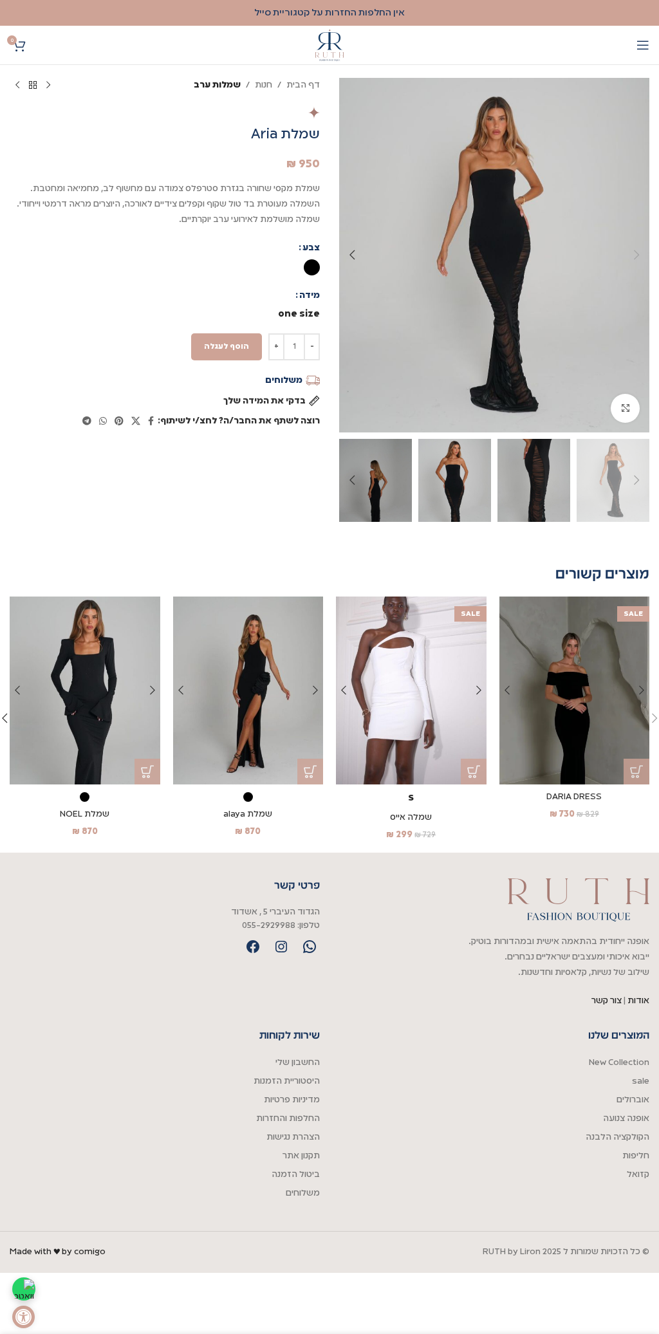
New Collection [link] (619, 1063)
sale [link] (640, 1081)
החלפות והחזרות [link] (288, 1119)
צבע (311, 248)
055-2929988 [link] (268, 926)
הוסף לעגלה (226, 346)
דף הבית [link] (303, 85)
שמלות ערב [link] (217, 85)
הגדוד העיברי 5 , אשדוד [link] (275, 912)
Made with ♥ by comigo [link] (58, 1252)
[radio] (312, 267)
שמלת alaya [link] (247, 814)
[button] (636, 255)
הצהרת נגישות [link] (293, 1137)
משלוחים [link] (303, 1193)
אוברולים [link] (633, 1100)
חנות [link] (263, 85)
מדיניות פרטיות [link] (292, 1100)
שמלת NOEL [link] (84, 814)
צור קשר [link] (607, 1001)
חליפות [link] (635, 1156)
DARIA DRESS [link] (574, 797)
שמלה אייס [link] (411, 817)
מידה (309, 296)
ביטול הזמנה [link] (296, 1175)
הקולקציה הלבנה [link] (617, 1137)
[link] (23, 1317)
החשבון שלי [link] (297, 1063)
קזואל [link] (638, 1175)
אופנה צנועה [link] (626, 1119)
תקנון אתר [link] (301, 1156)
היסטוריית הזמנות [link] (287, 1081)
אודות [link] (638, 1001)
